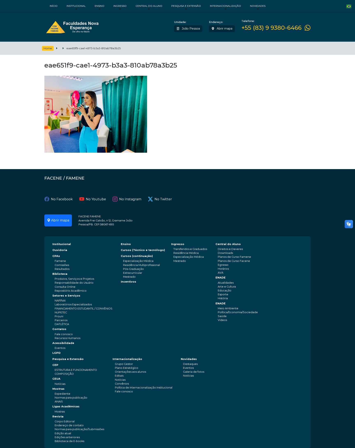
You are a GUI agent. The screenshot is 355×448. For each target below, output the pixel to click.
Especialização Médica (138, 260)
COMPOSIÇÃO (64, 373)
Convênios (122, 383)
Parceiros (61, 320)
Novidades (257, 5)
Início (54, 5)
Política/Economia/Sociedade (238, 312)
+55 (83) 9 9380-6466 (271, 27)
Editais (119, 375)
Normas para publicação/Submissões (79, 429)
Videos (222, 320)
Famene (60, 260)
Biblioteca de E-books (69, 441)
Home (48, 48)
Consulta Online (65, 286)
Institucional (76, 5)
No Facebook (62, 199)
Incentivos (128, 281)
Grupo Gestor (124, 364)
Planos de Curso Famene (234, 256)
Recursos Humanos (67, 338)
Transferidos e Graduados (190, 249)
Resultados (62, 268)
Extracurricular (132, 272)
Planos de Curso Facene (234, 260)
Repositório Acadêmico (70, 290)
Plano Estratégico (126, 367)
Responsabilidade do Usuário (74, 282)
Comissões (62, 265)
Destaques (190, 364)
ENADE (221, 277)
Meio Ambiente (228, 308)
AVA (220, 272)
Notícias (60, 383)
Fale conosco (64, 334)
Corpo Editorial (65, 421)
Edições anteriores (67, 437)
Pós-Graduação (133, 268)
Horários (223, 268)
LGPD (56, 352)
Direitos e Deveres (230, 249)
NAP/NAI (60, 300)
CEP (55, 365)
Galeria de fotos (193, 371)
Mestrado (129, 276)
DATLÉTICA (62, 324)
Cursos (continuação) (137, 256)
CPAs (56, 256)
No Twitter (163, 199)
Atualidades (226, 282)
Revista (57, 416)
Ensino (99, 5)
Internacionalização (225, 5)
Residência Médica (186, 252)
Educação (224, 290)
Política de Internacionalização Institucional (143, 387)
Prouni (59, 316)
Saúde (222, 316)
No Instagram (130, 199)
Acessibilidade (63, 343)
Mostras (58, 388)
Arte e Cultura (227, 286)
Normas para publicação (71, 397)
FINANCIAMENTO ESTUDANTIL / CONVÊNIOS (83, 308)
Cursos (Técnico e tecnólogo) (143, 250)
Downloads (225, 252)
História (223, 298)
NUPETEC (61, 312)
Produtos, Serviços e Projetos (74, 278)
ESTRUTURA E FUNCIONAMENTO (76, 369)
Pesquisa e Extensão (186, 5)
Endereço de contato (69, 425)
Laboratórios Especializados (73, 304)
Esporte (223, 294)
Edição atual (63, 433)
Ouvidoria (59, 250)
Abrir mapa (224, 28)
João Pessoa (190, 28)
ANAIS (59, 401)
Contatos (59, 329)
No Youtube (96, 199)
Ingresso (120, 5)
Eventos (60, 347)
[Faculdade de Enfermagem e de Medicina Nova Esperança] (72, 26)
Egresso (223, 264)
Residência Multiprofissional (141, 265)
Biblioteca (59, 273)
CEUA (56, 378)
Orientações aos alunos (130, 371)
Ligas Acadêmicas (66, 406)
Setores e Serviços (66, 295)
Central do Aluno (149, 5)
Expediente (62, 393)
